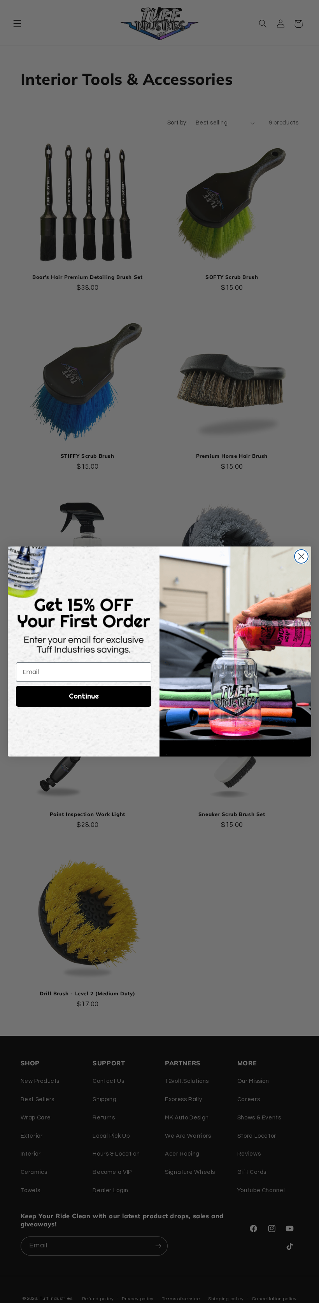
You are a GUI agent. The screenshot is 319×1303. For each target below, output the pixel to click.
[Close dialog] (301, 556)
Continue (84, 696)
